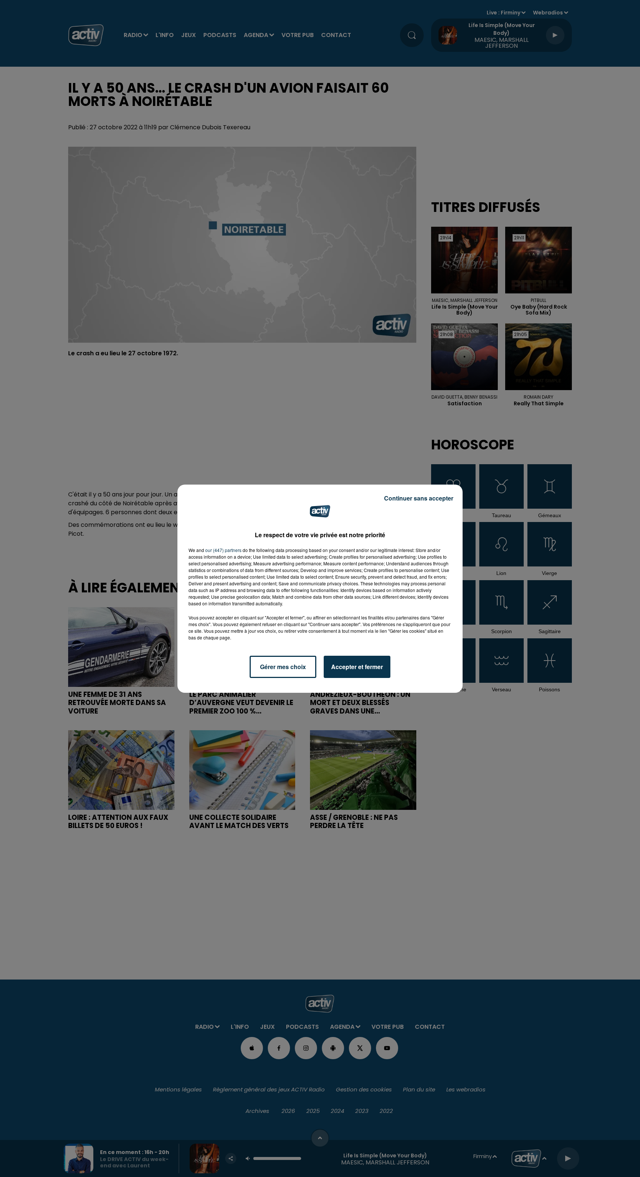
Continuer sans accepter (418, 498)
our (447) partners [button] (223, 550)
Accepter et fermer (357, 666)
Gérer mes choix (283, 666)
